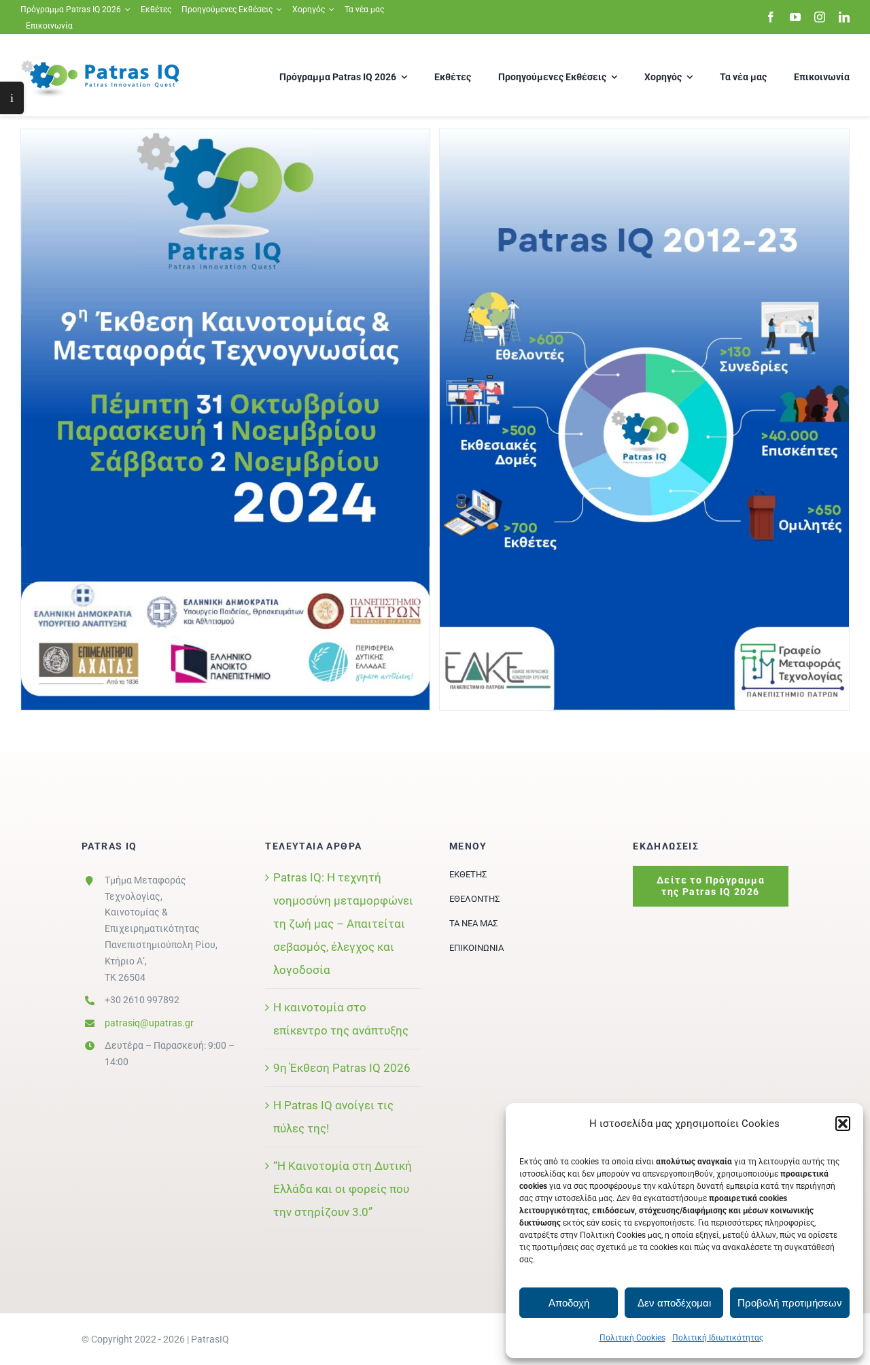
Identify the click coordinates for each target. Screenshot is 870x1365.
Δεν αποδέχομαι (674, 1303)
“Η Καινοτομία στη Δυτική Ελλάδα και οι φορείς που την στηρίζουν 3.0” (342, 1189)
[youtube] (795, 17)
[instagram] (819, 17)
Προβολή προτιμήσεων (789, 1303)
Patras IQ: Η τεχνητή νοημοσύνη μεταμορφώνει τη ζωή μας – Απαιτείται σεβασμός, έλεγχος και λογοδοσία (343, 924)
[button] (843, 1123)
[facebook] (770, 17)
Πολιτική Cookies (632, 1338)
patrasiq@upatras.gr (149, 1022)
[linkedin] (844, 17)
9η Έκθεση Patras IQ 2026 (342, 1068)
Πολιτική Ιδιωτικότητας (717, 1338)
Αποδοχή (569, 1303)
